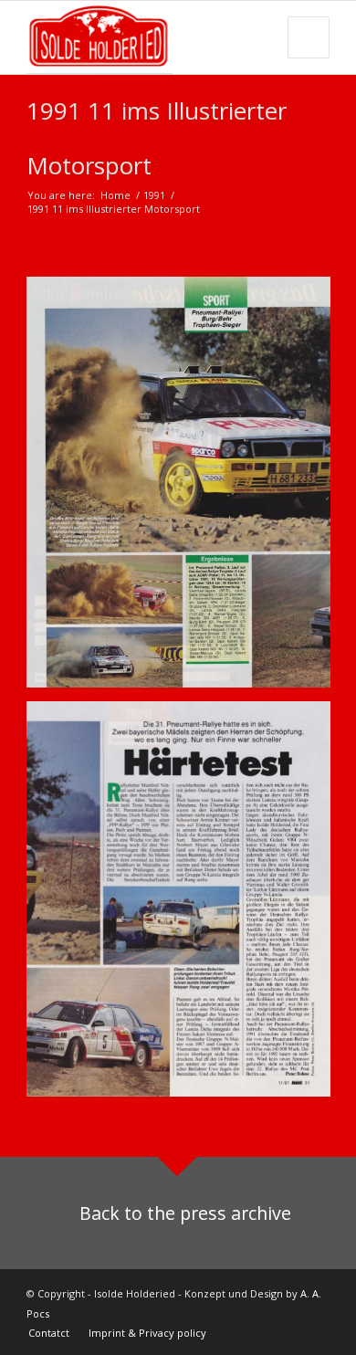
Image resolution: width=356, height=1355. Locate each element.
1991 (154, 195)
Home (115, 195)
